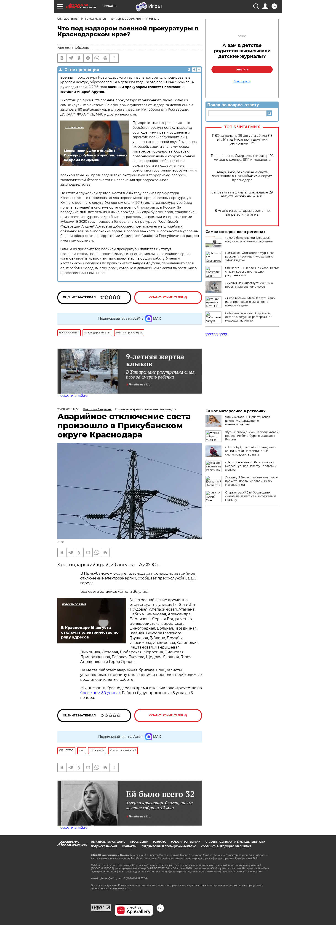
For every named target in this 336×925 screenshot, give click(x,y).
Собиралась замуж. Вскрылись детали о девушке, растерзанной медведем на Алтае (248, 316)
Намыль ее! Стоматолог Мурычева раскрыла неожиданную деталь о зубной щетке (249, 256)
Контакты (129, 846)
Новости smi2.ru (72, 395)
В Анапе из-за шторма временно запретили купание (242, 213)
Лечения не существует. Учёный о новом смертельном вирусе (249, 284)
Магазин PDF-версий (185, 841)
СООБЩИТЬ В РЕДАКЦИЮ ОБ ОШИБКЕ (226, 846)
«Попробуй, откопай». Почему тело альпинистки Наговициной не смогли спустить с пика (250, 450)
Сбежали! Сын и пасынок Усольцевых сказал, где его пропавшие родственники (252, 271)
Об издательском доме (108, 841)
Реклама (159, 841)
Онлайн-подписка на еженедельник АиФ (235, 841)
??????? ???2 (216, 334)
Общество (82, 47)
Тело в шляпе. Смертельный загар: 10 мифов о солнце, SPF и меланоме (242, 158)
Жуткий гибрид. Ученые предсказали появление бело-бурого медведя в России (251, 435)
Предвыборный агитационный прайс (168, 846)
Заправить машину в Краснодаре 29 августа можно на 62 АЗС (242, 194)
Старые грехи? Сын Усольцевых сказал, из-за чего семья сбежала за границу (250, 496)
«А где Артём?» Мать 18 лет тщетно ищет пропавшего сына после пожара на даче (250, 301)
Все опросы (242, 81)
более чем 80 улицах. (100, 693)
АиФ (60, 542)
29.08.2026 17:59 (68, 409)
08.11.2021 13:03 (67, 18)
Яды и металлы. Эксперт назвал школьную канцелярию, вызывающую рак (247, 420)
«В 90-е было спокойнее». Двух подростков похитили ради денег (249, 239)
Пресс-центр (139, 841)
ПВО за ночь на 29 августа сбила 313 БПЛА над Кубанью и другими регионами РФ (242, 139)
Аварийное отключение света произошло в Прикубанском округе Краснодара (242, 176)
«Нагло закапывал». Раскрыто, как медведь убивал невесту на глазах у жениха (250, 466)
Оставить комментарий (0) (168, 297)
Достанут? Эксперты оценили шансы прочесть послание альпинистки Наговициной (251, 481)
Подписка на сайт (104, 846)
